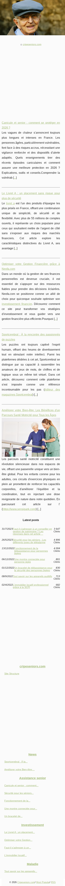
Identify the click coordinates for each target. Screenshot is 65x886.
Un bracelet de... (13, 816)
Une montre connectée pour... (20, 808)
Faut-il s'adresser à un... (17, 847)
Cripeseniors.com (26, 882)
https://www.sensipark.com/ (19, 509)
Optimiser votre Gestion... (18, 840)
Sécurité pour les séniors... (19, 793)
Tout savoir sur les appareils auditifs (32, 576)
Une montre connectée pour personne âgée (29, 560)
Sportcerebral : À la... (16, 761)
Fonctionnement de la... (17, 800)
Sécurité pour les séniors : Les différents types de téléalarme (29, 541)
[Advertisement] (32, 80)
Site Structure (11, 673)
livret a (10, 203)
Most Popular (43, 882)
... (15, 177)
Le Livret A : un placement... (19, 832)
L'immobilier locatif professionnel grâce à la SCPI (31, 586)
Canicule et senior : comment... (21, 785)
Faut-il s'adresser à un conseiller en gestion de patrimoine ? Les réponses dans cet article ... (32, 531)
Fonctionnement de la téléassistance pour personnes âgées (31, 551)
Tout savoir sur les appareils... (20, 871)
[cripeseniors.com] (32, 17)
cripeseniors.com (32, 44)
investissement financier (17, 303)
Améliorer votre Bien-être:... (19, 769)
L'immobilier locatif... (15, 855)
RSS (53, 882)
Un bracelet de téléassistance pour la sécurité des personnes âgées (33, 569)
